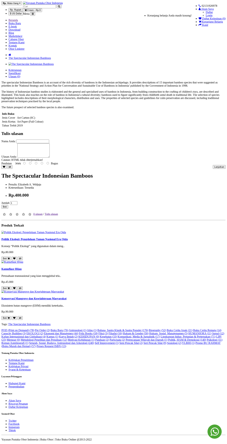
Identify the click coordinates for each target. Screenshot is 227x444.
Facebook (14, 423)
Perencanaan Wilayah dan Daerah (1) (146, 339)
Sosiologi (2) (174, 342)
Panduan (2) (102, 339)
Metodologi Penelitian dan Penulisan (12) (44, 339)
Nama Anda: (8, 141)
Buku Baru (15, 23)
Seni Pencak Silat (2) (131, 342)
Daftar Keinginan (18, 406)
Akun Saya (15, 400)
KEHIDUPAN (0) (88, 336)
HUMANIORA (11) (199, 333)
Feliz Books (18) (88, 333)
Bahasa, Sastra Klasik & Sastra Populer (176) (122, 330)
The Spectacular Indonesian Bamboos (30, 58)
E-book (13, 26)
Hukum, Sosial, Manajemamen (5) (168, 333)
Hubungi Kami (17, 383)
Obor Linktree (16, 48)
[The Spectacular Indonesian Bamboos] (31, 64)
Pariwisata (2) (117, 339)
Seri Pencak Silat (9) (154, 342)
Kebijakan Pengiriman (21, 359)
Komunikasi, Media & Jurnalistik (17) (139, 336)
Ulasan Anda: (9, 156)
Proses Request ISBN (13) (51, 346)
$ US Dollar (16, 13)
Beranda (13, 20)
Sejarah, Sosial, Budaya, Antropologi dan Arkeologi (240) (61, 342)
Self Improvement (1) (107, 342)
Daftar (209, 12)
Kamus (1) (52, 336)
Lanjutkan (219, 167)
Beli (5, 206)
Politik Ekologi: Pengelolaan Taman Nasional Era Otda (34, 239)
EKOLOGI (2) (34, 333)
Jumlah (5, 202)
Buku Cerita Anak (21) (179, 330)
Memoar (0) (13, 339)
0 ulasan (38, 213)
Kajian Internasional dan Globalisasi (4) (23, 336)
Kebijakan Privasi (18, 366)
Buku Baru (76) (59, 330)
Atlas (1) (92, 330)
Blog (11, 32)
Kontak (13, 45)
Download (14, 29)
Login (209, 15)
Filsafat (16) (115, 333)
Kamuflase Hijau (11, 268)
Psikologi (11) (214, 339)
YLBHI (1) (188, 342)
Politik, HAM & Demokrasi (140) (187, 339)
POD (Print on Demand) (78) (17, 330)
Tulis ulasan (51, 213)
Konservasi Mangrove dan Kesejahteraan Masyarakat (34, 298)
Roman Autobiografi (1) (14, 342)
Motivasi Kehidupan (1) (81, 339)
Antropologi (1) (77, 330)
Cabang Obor (16, 39)
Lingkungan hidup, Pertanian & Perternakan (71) (188, 336)
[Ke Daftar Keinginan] (4, 167)
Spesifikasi (15, 73)
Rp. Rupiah (15, 10)
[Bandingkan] (9, 167)
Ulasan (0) (14, 76)
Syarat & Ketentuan (20, 369)
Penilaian (6, 163)
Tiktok (12, 430)
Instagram (14, 427)
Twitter (12, 420)
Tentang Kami (16, 42)
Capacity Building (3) (13, 333)
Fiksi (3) (103, 333)
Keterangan (15, 70)
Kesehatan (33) (108, 336)
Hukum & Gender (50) (135, 333)
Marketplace (15, 36)
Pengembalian (16, 386)
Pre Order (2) (42, 330)
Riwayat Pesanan (18, 403)
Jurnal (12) (218, 333)
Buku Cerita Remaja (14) (207, 330)
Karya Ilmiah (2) (68, 336)
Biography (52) (157, 330)
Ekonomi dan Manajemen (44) (61, 333)
